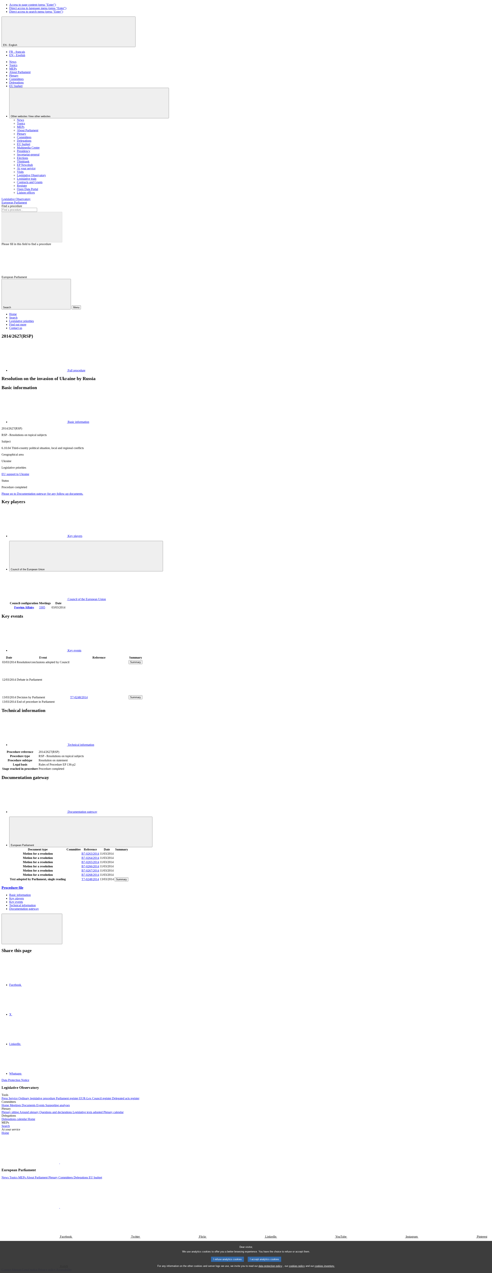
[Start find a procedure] (32, 227)
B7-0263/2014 (90, 853)
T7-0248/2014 (79, 697)
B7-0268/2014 (90, 874)
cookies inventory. (325, 1266)
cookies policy (297, 1266)
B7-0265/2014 (90, 862)
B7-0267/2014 (90, 870)
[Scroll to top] (32, 929)
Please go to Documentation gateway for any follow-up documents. (42, 493)
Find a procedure (12, 206)
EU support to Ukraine (15, 474)
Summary (135, 662)
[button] (60, 1162)
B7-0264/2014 (90, 857)
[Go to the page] (99, 692)
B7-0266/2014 (90, 866)
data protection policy (270, 1266)
